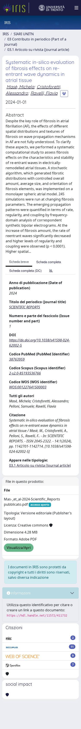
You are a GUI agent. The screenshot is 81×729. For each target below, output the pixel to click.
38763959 (17, 359)
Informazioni (20, 593)
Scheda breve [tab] (19, 261)
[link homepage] (16, 8)
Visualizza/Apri (19, 547)
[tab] (51, 270)
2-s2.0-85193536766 (25, 373)
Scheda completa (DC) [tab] (25, 270)
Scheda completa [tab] (48, 261)
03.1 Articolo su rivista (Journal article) (38, 49)
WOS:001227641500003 (27, 387)
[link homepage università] (51, 8)
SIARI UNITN (24, 34)
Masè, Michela (20, 86)
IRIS (6, 34)
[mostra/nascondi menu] (76, 8)
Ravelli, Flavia (43, 93)
